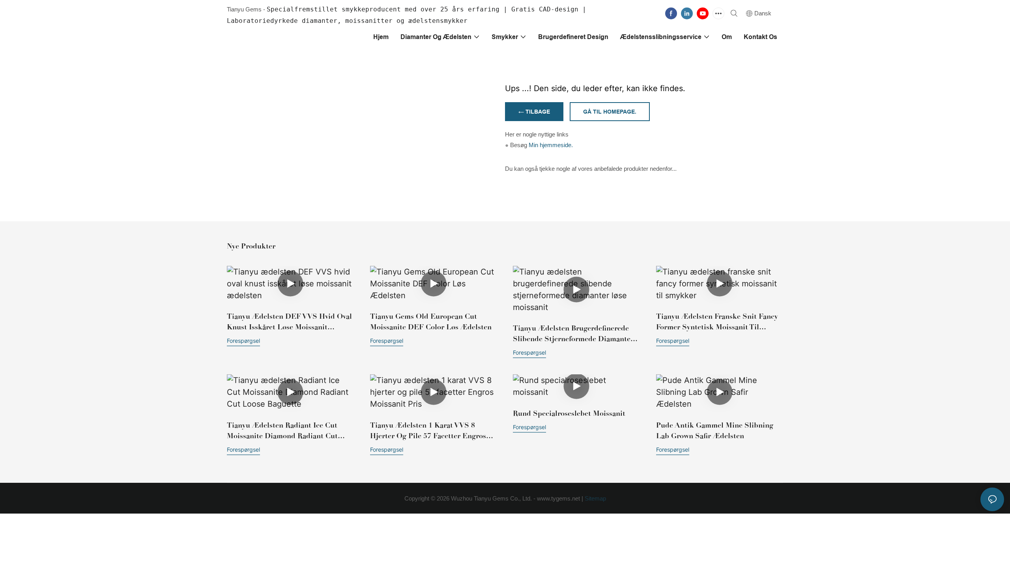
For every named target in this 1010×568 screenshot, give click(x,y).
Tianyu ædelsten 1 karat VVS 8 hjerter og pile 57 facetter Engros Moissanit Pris (428, 431)
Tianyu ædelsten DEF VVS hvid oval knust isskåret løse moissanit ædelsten (289, 322)
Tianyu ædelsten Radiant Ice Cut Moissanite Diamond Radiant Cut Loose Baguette (282, 431)
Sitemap (594, 498)
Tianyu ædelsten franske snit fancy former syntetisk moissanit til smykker (717, 322)
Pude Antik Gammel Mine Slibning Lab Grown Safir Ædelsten (714, 430)
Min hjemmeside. (551, 145)
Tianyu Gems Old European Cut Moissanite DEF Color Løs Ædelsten (431, 321)
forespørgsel (243, 340)
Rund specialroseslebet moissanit (569, 413)
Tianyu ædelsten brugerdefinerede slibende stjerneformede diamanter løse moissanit (573, 334)
